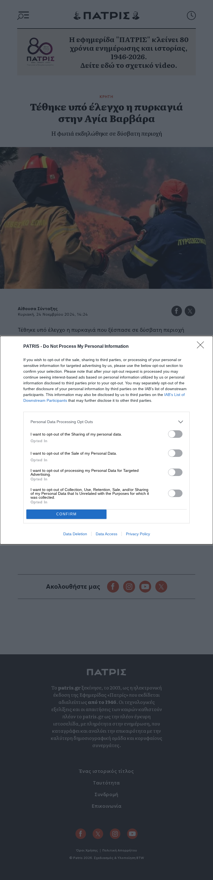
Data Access (106, 534)
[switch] (175, 434)
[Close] (202, 346)
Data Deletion (75, 534)
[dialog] (106, 440)
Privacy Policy (138, 534)
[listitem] (106, 422)
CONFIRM (66, 514)
